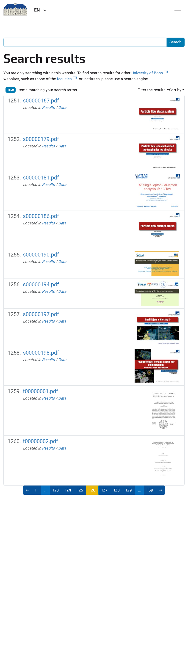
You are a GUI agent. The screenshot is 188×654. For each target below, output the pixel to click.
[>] (161, 490)
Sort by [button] (175, 90)
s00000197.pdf (41, 314)
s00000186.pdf (41, 216)
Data (62, 107)
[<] (27, 490)
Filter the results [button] (152, 90)
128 (116, 490)
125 (80, 490)
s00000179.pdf (41, 139)
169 (150, 490)
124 (68, 490)
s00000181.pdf (41, 177)
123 (56, 490)
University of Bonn (147, 73)
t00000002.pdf (40, 441)
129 (129, 490)
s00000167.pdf (41, 100)
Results (48, 107)
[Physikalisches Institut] (15, 9)
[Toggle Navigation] (177, 9)
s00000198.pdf (41, 353)
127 (104, 490)
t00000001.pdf (40, 391)
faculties (64, 79)
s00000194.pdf (41, 284)
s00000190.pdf (41, 254)
